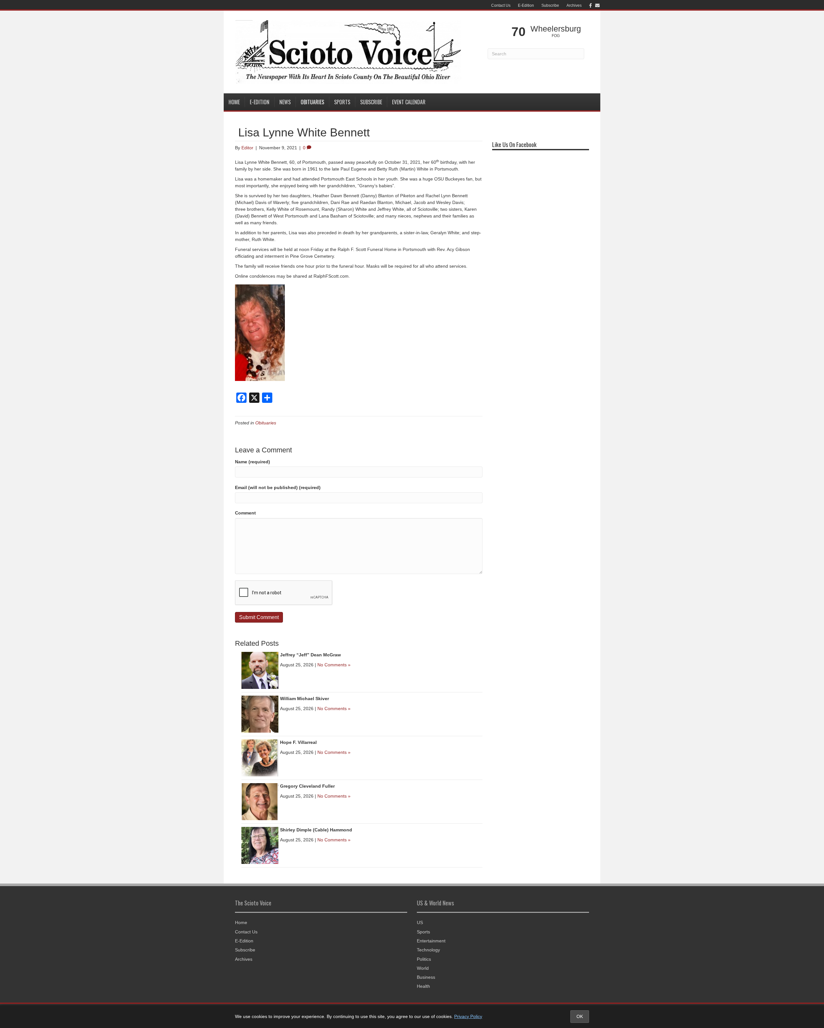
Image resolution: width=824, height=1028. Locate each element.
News (285, 102)
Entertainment (431, 940)
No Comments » (334, 664)
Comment (245, 512)
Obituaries (312, 102)
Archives (574, 5)
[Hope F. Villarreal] (259, 757)
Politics (424, 959)
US (420, 922)
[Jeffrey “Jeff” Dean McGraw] (259, 669)
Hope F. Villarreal (298, 742)
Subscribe (550, 5)
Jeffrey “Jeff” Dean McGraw (310, 654)
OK (579, 1016)
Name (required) (252, 461)
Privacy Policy (468, 1016)
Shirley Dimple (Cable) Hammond (316, 829)
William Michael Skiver (304, 698)
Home (234, 102)
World (423, 968)
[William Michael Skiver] (259, 713)
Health (423, 986)
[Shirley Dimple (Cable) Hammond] (259, 844)
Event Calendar (409, 102)
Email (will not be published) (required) (278, 487)
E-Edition (526, 5)
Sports (342, 102)
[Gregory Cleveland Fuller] (259, 801)
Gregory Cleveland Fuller (307, 786)
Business (426, 977)
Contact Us (500, 5)
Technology (428, 949)
